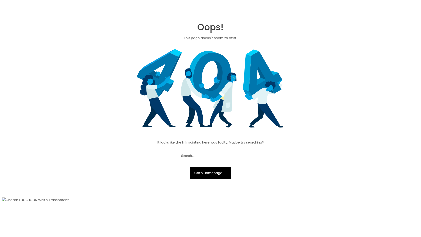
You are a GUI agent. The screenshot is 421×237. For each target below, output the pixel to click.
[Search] (238, 156)
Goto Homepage (208, 173)
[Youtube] (312, 202)
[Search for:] (210, 156)
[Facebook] (288, 202)
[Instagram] (300, 202)
